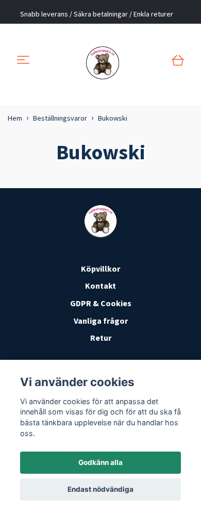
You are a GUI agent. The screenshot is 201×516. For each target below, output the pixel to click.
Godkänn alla (100, 462)
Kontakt (100, 285)
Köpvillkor (100, 268)
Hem (15, 118)
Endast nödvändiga (100, 489)
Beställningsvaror (60, 118)
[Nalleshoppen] (102, 61)
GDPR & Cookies (100, 303)
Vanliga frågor (101, 320)
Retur (100, 337)
